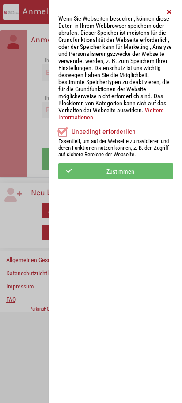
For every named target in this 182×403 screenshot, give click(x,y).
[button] (170, 12)
